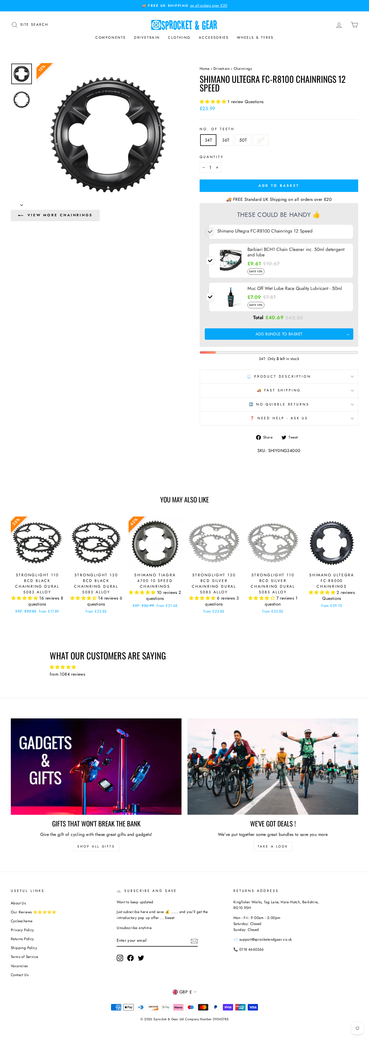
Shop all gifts (96, 846)
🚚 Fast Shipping (279, 390)
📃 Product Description (279, 376)
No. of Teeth (217, 129)
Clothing (179, 37)
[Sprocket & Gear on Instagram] (120, 958)
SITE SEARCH (34, 24)
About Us (18, 903)
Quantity (212, 156)
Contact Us (19, 974)
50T (243, 140)
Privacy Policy (22, 930)
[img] (185, 667)
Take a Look (273, 846)
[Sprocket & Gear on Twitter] (141, 958)
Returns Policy (22, 938)
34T (208, 140)
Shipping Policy (24, 947)
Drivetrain (147, 37)
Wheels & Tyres (255, 37)
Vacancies (19, 966)
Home (205, 68)
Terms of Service (24, 956)
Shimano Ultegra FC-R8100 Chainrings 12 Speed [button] (265, 231)
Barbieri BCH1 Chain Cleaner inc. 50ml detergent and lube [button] (295, 252)
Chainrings (243, 68)
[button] (213, 102)
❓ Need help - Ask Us (279, 418)
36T (225, 140)
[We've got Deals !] (272, 766)
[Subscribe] (194, 940)
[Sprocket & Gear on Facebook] (130, 958)
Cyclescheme (21, 921)
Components (110, 37)
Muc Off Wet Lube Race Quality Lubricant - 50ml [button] (294, 288)
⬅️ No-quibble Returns (279, 404)
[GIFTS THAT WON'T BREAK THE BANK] (96, 766)
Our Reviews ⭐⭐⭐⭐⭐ (33, 912)
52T (260, 140)
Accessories (214, 37)
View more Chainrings (60, 215)
